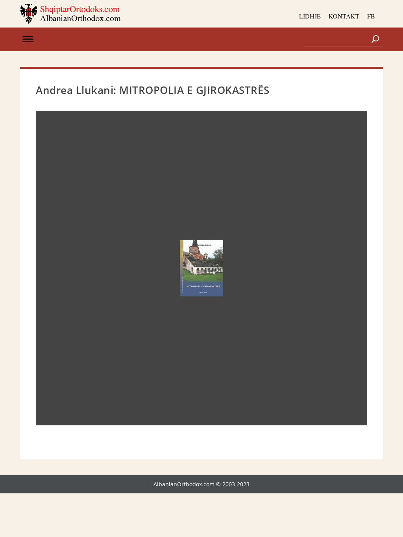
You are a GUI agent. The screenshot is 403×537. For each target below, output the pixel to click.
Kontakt (344, 16)
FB (371, 16)
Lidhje (310, 16)
